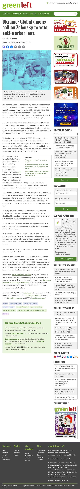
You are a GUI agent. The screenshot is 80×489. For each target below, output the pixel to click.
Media (25, 13)
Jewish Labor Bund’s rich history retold (63, 398)
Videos (16, 455)
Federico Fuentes (9, 38)
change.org (28, 293)
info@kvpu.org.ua (38, 298)
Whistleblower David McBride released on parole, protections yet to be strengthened (65, 375)
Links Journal (41, 450)
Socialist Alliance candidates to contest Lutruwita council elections (65, 384)
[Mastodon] (3, 46)
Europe (5, 304)
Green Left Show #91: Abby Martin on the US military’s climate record (65, 391)
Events (33, 13)
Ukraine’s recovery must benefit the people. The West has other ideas (36, 167)
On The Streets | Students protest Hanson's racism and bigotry (65, 272)
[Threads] (74, 356)
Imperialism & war (15, 304)
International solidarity (30, 304)
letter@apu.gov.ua (33, 295)
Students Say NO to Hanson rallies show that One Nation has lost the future (65, 338)
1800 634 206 (22, 347)
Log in (75, 3)
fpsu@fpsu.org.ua (15, 298)
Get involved (43, 13)
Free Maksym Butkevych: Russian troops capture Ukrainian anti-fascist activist (37, 173)
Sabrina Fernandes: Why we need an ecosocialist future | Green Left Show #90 (65, 300)
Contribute (29, 455)
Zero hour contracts (9, 310)
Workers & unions (8, 307)
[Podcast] (58, 356)
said (19, 172)
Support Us (16, 13)
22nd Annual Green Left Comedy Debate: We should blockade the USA (65, 171)
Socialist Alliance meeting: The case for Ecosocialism (64, 162)
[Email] (19, 46)
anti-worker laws (36, 307)
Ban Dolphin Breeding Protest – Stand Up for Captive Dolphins (65, 140)
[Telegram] (68, 356)
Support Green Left (64, 215)
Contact (27, 458)
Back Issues (6, 460)
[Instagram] (65, 356)
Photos (16, 450)
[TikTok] (62, 356)
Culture (4, 457)
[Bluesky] (11, 46)
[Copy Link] (23, 46)
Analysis (5, 453)
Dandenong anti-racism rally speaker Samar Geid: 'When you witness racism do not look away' (65, 321)
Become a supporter (12, 339)
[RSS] (77, 356)
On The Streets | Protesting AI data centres (65, 294)
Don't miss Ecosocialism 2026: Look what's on (65, 313)
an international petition (21, 275)
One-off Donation (16, 333)
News (4, 450)
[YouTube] (55, 356)
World (28, 42)
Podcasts (17, 453)
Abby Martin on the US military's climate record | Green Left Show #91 (63, 279)
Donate (69, 3)
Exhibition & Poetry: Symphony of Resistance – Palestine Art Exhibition (65, 153)
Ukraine (5, 314)
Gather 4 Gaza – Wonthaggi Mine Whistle (64, 147)
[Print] (15, 46)
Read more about (58, 481)
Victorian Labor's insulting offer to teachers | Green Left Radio (65, 287)
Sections (6, 13)
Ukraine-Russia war (23, 307)
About (27, 453)
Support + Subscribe (57, 3)
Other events (65, 180)
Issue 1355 (20, 42)
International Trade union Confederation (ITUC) (32, 310)
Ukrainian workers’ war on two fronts (36, 161)
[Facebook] (7, 46)
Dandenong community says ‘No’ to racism (65, 367)
